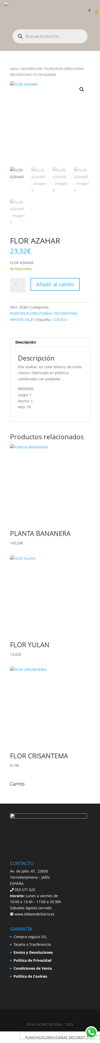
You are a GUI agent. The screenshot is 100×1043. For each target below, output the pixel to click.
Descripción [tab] (25, 342)
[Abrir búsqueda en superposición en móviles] (50, 36)
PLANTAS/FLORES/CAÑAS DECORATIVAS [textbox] (58, 1037)
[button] (81, 89)
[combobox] (60, 1035)
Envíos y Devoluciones (33, 952)
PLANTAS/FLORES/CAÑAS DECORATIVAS (43, 313)
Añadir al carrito (55, 284)
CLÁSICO (59, 319)
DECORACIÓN (31, 68)
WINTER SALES (22, 319)
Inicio (14, 68)
